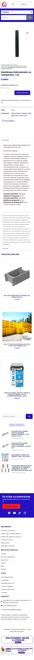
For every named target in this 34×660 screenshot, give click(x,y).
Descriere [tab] (5, 140)
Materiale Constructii (9, 65)
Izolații (13, 66)
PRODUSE (5, 12)
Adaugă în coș (22, 93)
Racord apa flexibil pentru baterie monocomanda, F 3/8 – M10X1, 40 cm (20, 433)
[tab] (17, 12)
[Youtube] (14, 513)
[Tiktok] (19, 513)
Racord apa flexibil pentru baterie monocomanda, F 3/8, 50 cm (21, 445)
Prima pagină (5, 65)
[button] (12, 4)
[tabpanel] (17, 194)
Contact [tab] (5, 248)
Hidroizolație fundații (18, 113)
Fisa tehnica (9, 121)
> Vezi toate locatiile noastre (11, 610)
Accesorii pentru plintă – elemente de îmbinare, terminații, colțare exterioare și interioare (21, 468)
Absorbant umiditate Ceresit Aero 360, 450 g (20, 455)
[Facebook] (9, 513)
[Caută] (29, 17)
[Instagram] (24, 513)
